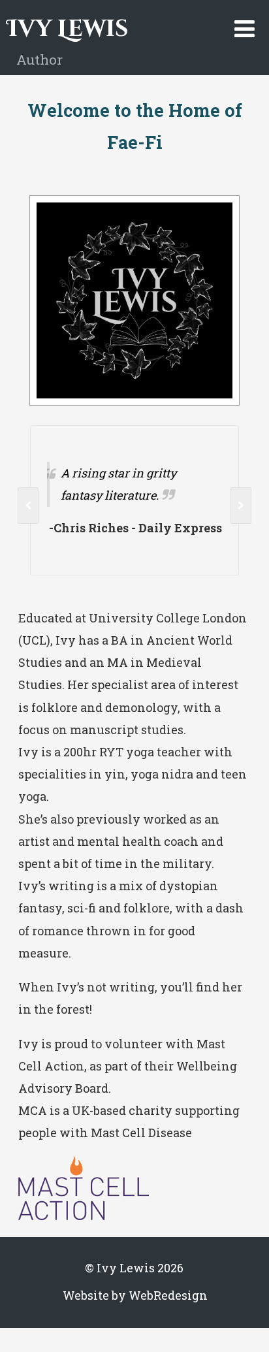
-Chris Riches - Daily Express (86, 528)
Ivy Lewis (68, 28)
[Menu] (244, 28)
